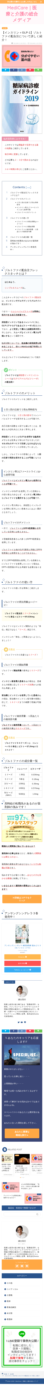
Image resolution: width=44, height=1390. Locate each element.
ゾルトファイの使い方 (19, 218)
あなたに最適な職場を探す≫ (22, 1133)
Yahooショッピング (21, 970)
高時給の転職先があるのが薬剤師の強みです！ (24, 242)
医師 (9, 1301)
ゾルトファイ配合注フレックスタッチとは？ (24, 193)
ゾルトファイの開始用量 (26, 226)
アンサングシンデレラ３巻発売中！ (23, 248)
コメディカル (12, 1289)
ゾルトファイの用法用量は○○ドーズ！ (28, 223)
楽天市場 (21, 963)
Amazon (21, 957)
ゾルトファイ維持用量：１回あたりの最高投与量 (27, 230)
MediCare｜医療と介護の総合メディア (22, 14)
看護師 (9, 1319)
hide (28, 187)
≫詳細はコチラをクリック (22, 899)
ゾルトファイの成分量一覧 (21, 237)
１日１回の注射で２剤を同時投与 (27, 203)
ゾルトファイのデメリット (26, 212)
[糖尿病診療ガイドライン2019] (22, 135)
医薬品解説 (11, 1307)
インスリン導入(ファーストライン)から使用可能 (28, 208)
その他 (9, 1283)
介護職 (9, 1295)
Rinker (25, 950)
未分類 (4, 28)
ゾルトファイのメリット (20, 199)
